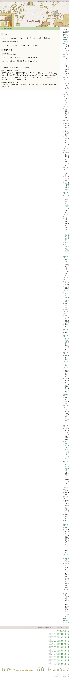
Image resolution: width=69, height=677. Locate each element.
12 (68, 631)
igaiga (65, 39)
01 (51, 633)
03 (54, 633)
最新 (51, 1)
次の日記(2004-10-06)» (59, 1)
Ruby (61, 676)
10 (65, 631)
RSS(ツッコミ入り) (66, 622)
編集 (67, 1)
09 (63, 631)
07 (60, 633)
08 (62, 633)
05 (57, 633)
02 (52, 633)
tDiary (60, 674)
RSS (64, 619)
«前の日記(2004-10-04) (43, 1)
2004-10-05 (4, 28)
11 (66, 631)
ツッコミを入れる (22, 67)
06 (59, 633)
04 (56, 633)
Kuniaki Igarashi (65, 35)
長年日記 (9, 28)
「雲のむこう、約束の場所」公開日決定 (67, 235)
